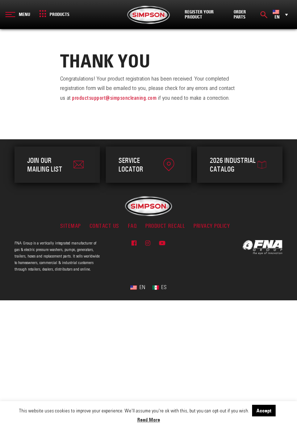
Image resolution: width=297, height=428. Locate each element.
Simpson (148, 14)
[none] (280, 14)
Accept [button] (263, 410)
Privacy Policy (211, 225)
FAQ (132, 225)
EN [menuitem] (277, 17)
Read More (148, 419)
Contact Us (104, 225)
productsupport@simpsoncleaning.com (114, 97)
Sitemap (70, 225)
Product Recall (165, 225)
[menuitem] (280, 14)
